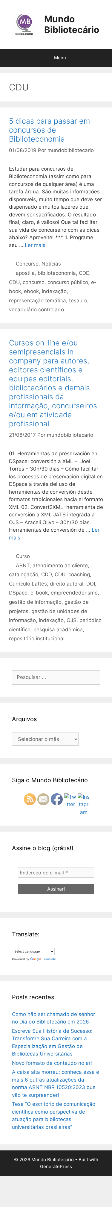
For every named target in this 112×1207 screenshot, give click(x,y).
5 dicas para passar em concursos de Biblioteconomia (49, 129)
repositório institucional (37, 639)
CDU (14, 282)
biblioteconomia (57, 273)
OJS (71, 620)
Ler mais (35, 245)
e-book (39, 593)
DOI (90, 584)
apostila (25, 273)
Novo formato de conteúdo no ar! (52, 1063)
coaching (79, 574)
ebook (31, 291)
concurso (34, 282)
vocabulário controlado (36, 310)
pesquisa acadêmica (58, 630)
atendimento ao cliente (60, 565)
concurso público (67, 282)
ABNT (23, 565)
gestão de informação (35, 602)
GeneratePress (56, 1166)
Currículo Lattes (28, 584)
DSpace (18, 593)
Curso (23, 556)
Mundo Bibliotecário (71, 24)
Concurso (27, 264)
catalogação (23, 574)
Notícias (51, 264)
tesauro (78, 301)
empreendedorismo (74, 593)
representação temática (37, 301)
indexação (54, 291)
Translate (49, 959)
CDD (84, 273)
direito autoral (66, 584)
